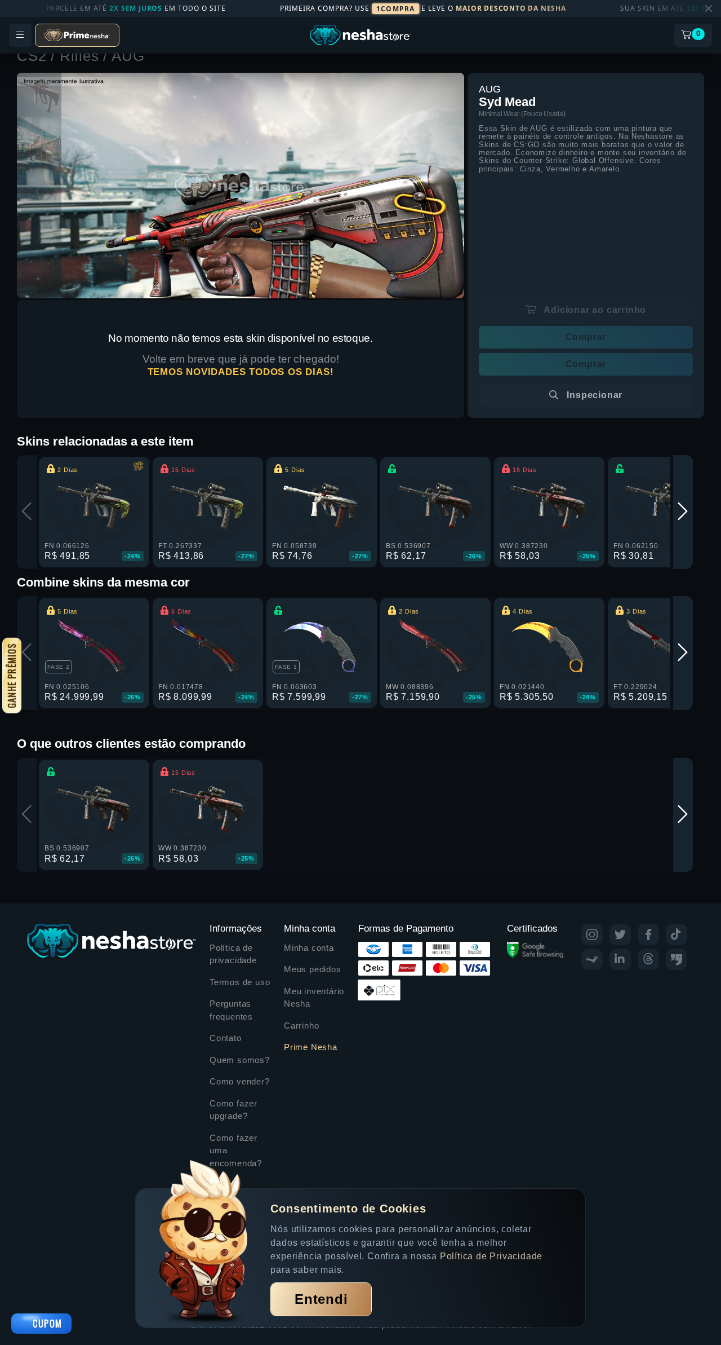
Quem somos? (240, 1060)
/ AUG (123, 55)
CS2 (34, 55)
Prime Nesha (310, 1047)
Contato (226, 1038)
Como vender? (240, 1081)
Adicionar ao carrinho (594, 310)
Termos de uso (240, 982)
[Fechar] (708, 8)
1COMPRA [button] (395, 9)
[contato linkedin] (620, 959)
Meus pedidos (312, 969)
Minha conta (309, 947)
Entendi (321, 1299)
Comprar (586, 337)
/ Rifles (77, 55)
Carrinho (301, 1025)
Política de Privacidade (491, 1256)
